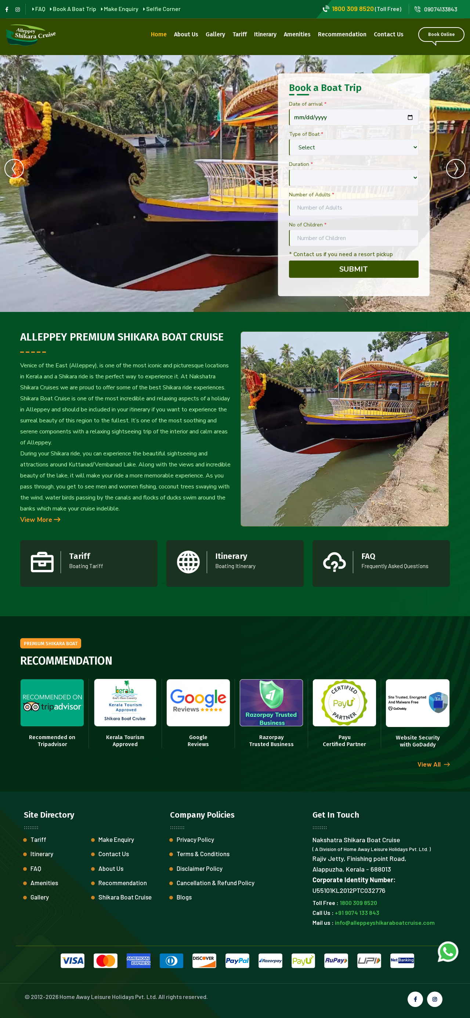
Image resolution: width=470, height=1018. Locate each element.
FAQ (35, 868)
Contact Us (389, 34)
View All (429, 764)
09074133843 (440, 9)
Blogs (184, 897)
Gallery (215, 34)
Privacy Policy (195, 839)
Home (159, 34)
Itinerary (265, 34)
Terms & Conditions (203, 853)
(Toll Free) (366, 8)
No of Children (307, 224)
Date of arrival (307, 104)
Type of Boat (306, 134)
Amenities (297, 34)
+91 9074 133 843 (357, 912)
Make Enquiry (116, 839)
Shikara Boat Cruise (125, 897)
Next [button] (455, 168)
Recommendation (342, 34)
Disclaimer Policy (200, 868)
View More (37, 520)
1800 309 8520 (358, 902)
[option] (235, 183)
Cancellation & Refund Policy (215, 882)
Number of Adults (311, 194)
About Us (186, 34)
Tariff (239, 34)
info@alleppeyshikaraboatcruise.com (385, 922)
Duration (301, 164)
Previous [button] (14, 168)
